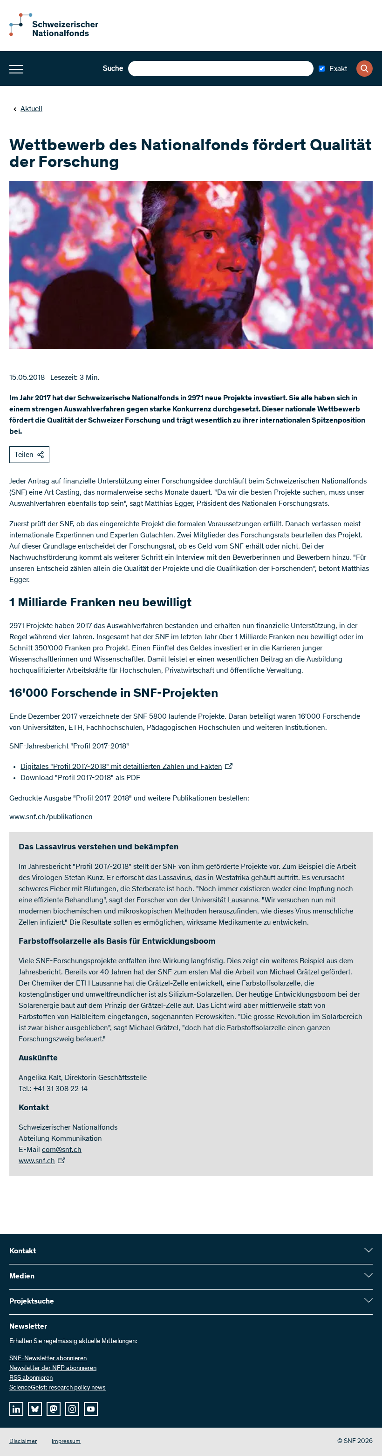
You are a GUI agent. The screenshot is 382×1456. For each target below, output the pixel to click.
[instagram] (72, 1409)
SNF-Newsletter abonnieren (48, 1359)
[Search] (364, 68)
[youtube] (91, 1409)
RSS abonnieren (31, 1378)
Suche (113, 69)
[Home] (60, 34)
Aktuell (31, 109)
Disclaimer (23, 1442)
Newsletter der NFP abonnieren (52, 1368)
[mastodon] (54, 1409)
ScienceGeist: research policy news (57, 1388)
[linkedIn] (16, 1409)
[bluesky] (35, 1409)
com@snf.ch (62, 1150)
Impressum (66, 1442)
